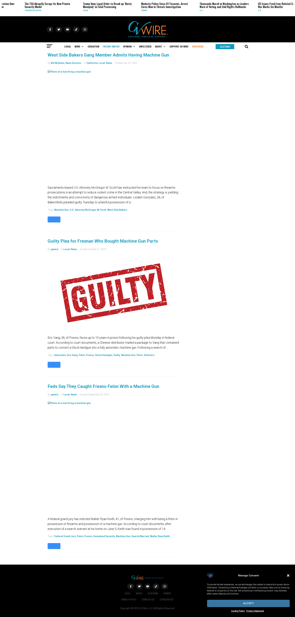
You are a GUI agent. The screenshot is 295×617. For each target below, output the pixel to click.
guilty (117, 355)
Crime (132, 10)
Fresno (90, 355)
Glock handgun (104, 355)
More (54, 219)
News (109, 63)
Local (102, 63)
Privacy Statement (255, 611)
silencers (149, 355)
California (92, 63)
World (139, 593)
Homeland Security (104, 536)
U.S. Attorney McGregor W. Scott (88, 209)
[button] (288, 575)
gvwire (54, 249)
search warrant (140, 536)
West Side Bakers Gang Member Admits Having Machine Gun (108, 55)
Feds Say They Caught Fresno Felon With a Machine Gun (103, 386)
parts (140, 355)
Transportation (21, 10)
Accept (248, 603)
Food (73, 10)
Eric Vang (72, 355)
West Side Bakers (117, 209)
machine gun (61, 209)
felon (82, 355)
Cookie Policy (238, 611)
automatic (60, 355)
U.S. (189, 10)
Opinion (167, 593)
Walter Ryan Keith (160, 536)
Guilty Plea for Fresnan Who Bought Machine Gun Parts (103, 241)
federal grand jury (65, 536)
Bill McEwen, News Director (66, 63)
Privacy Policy (128, 599)
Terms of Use (147, 599)
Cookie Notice (167, 599)
